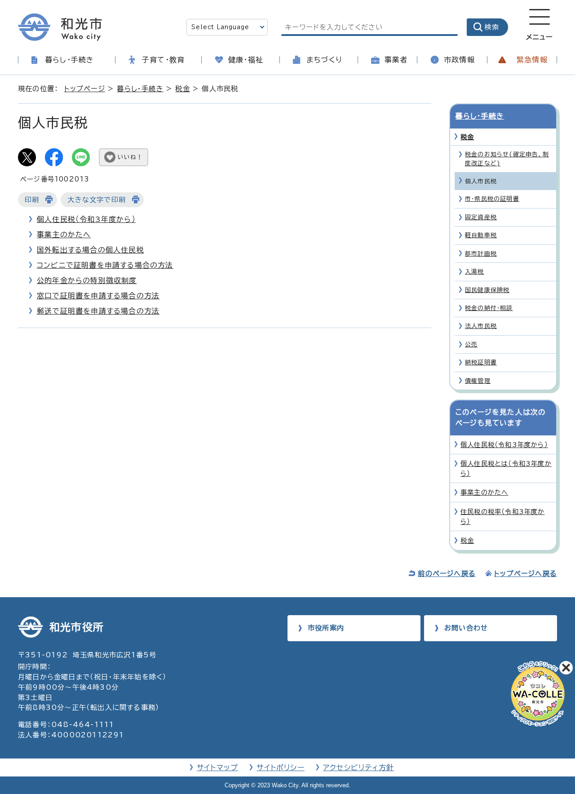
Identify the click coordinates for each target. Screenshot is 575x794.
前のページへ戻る (447, 573)
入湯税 (474, 272)
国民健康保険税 (487, 290)
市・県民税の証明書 (492, 199)
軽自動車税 (481, 235)
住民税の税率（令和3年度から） (502, 516)
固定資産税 (481, 217)
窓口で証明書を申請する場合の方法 (98, 295)
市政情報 (459, 59)
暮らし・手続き (69, 59)
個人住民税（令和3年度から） (86, 219)
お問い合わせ (466, 628)
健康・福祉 (245, 59)
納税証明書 (481, 362)
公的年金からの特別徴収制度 (87, 280)
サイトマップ (217, 767)
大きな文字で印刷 (96, 199)
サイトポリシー (280, 767)
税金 (182, 88)
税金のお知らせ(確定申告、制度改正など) (507, 158)
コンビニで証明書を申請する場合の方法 (105, 265)
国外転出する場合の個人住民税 (90, 249)
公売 (471, 344)
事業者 (396, 59)
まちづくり (324, 59)
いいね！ (130, 157)
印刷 (32, 199)
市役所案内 (326, 628)
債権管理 (478, 381)
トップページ (84, 88)
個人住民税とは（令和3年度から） (506, 468)
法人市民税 (481, 326)
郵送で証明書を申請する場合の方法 (98, 311)
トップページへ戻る (525, 573)
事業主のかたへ (64, 234)
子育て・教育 (163, 59)
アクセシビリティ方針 (358, 767)
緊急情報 (532, 59)
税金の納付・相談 (489, 308)
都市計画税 (481, 254)
